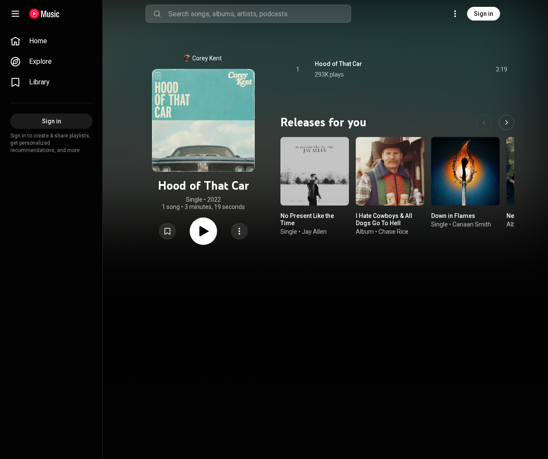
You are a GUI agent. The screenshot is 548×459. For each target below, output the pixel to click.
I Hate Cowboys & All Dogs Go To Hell (384, 219)
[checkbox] (501, 69)
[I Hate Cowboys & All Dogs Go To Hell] (390, 171)
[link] (51, 41)
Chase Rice (393, 231)
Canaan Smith (472, 224)
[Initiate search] (157, 14)
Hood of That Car (338, 63)
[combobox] (259, 13)
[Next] (506, 122)
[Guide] (15, 14)
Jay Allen (314, 231)
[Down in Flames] (465, 171)
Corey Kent (207, 58)
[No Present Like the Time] (314, 171)
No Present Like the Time (307, 219)
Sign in (483, 13)
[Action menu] (239, 231)
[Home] (44, 14)
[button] (167, 231)
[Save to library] (167, 231)
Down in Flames (453, 215)
